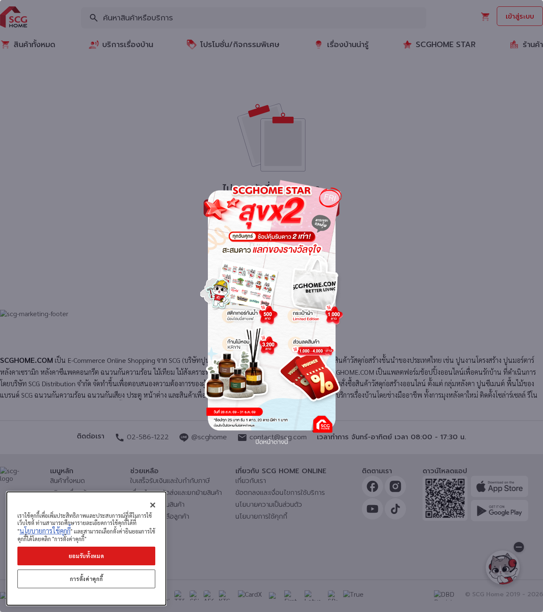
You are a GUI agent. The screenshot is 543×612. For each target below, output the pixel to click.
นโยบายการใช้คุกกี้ (45, 530)
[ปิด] (152, 505)
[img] (271, 306)
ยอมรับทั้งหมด (86, 555)
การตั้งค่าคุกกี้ (86, 578)
